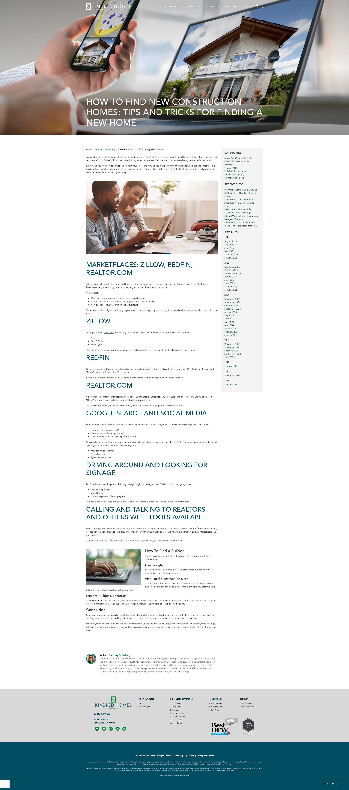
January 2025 (230, 289)
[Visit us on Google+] (111, 729)
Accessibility (209, 756)
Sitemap (178, 756)
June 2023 (229, 357)
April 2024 (229, 325)
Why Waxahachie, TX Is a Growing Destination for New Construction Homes (240, 193)
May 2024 (229, 322)
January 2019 (230, 384)
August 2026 (230, 241)
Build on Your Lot (176, 720)
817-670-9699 (103, 714)
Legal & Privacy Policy (193, 756)
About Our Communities (238, 158)
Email (336, 784)
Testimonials (174, 710)
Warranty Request (215, 704)
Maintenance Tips (234, 177)
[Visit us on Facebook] (97, 729)
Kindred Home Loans (177, 717)
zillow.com (109, 332)
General (230, 168)
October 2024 (231, 305)
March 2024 (230, 328)
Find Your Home (167, 6)
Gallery (215, 6)
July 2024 (229, 315)
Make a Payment (215, 710)
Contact (249, 6)
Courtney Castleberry (105, 149)
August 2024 (230, 312)
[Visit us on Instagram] (124, 729)
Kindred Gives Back (177, 713)
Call (327, 784)
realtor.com (96, 396)
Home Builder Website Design (169, 775)
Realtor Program (144, 707)
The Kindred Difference (194, 6)
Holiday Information (235, 171)
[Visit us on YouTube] (104, 729)
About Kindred (175, 704)
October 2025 (231, 270)
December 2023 (232, 344)
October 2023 (231, 350)
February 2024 (231, 331)
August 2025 (230, 276)
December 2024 (232, 299)
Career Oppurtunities (247, 707)
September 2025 (232, 273)
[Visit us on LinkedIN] (117, 729)
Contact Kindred (246, 704)
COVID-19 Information (236, 161)
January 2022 (230, 366)
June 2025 (229, 283)
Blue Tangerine (184, 775)
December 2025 (232, 267)
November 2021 (232, 375)
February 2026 (231, 254)
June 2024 (229, 318)
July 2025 (229, 280)
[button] (257, 6)
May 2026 (229, 244)
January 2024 (230, 335)
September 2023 (232, 354)
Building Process (176, 707)
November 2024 (232, 302)
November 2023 (232, 347)
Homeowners (231, 6)
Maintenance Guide (216, 707)
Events (229, 164)
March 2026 (230, 251)
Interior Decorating (234, 174)
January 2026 (230, 257)
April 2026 (229, 248)
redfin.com (97, 369)
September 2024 (232, 309)
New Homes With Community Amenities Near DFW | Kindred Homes (239, 203)
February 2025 (231, 286)
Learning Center (176, 723)
